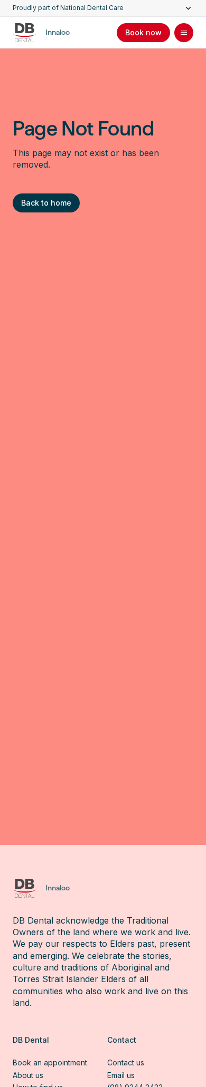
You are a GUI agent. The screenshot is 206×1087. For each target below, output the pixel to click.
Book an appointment (50, 1062)
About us (28, 1075)
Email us (121, 1075)
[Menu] (183, 33)
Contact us (125, 1062)
